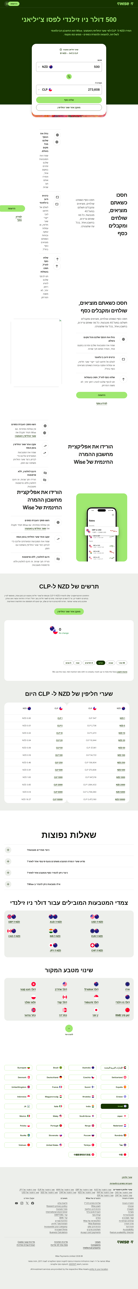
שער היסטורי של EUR (46, 1189)
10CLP (59, 733)
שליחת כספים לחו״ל (92, 1203)
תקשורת (130, 1209)
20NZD (121, 740)
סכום (100, 60)
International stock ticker (56, 1212)
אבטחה (131, 1206)
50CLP (59, 748)
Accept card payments (91, 1232)
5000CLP (58, 792)
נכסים (98, 1218)
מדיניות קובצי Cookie (26, 1242)
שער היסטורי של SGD (49, 1192)
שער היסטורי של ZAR (67, 1192)
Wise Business (94, 1223)
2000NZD (120, 784)
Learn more (122, 672)
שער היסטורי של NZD (86, 1192)
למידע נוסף (20, 218)
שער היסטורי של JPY (27, 1189)
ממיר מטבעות (61, 1209)
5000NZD (120, 792)
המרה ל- (98, 83)
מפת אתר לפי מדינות (59, 1245)
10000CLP (58, 799)
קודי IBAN (63, 1218)
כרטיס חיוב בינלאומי (93, 1209)
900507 (72, 1264)
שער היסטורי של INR (105, 1192)
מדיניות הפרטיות (61, 1242)
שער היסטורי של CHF (123, 1195)
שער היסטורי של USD (30, 1192)
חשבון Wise (96, 1206)
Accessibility (128, 1229)
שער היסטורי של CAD (123, 1192)
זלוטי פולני (30, 1002)
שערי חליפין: (127, 1177)
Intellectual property (92, 1248)
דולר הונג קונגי (28, 989)
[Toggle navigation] (7, 3)
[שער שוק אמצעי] (61, 50)
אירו (127, 989)
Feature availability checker (122, 1232)
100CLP (59, 755)
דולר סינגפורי (91, 1002)
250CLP (59, 762)
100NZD (121, 755)
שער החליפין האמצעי (25, 436)
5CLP (60, 725)
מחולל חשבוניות (61, 1229)
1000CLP (58, 777)
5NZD (122, 725)
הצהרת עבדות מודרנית (26, 1245)
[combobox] (45, 67)
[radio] (121, 663)
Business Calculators (58, 1232)
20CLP (59, 740)
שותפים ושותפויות (126, 1221)
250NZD (121, 762)
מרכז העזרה (129, 1223)
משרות (131, 1212)
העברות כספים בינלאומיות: (121, 1183)
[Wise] (125, 3)
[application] (30, 647)
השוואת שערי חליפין (59, 1223)
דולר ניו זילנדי (122, 1002)
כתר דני (63, 1015)
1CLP (60, 718)
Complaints (96, 1245)
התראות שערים (61, 1221)
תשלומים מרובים (94, 1229)
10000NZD (120, 799)
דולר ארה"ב (61, 989)
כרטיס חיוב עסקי (94, 1226)
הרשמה (13, 3)
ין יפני (95, 1015)
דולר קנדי (62, 1002)
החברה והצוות (128, 1203)
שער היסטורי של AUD (102, 1189)
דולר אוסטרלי (91, 989)
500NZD (121, 770)
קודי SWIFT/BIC (60, 1215)
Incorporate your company (55, 1226)
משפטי (98, 1242)
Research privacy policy (56, 1206)
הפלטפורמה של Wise (92, 1221)
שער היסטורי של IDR (105, 1195)
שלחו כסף (69, 100)
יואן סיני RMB (122, 1015)
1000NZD (120, 777)
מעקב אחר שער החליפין (69, 107)
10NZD (122, 733)
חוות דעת (130, 1226)
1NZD (122, 718)
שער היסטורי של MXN (65, 1189)
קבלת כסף (96, 1215)
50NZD (121, 748)
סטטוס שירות (128, 1215)
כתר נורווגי (30, 1015)
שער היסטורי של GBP (84, 1189)
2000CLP (58, 784)
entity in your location (98, 1269)
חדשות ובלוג (62, 1203)
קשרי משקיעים (128, 1218)
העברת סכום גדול (94, 1212)
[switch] (69, 76)
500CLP (59, 770)
